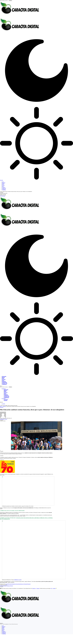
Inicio (1, 406)
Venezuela (4, 406)
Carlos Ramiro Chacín (3, 419)
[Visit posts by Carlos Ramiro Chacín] (3, 417)
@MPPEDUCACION (17, 579)
